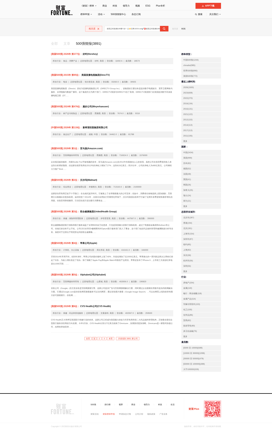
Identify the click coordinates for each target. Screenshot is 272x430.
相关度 (175, 29)
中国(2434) (188, 152)
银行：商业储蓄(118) (192, 293)
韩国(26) (187, 185)
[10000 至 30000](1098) (194, 353)
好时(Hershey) (74, 54)
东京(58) (187, 255)
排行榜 (107, 404)
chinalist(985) (189, 65)
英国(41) (187, 179)
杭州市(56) (188, 260)
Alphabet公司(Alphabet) (78, 274)
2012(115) (188, 119)
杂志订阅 (136, 14)
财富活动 (95, 414)
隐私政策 (151, 414)
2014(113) (188, 125)
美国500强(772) (190, 76)
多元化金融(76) (190, 331)
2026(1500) (188, 87)
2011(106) (188, 136)
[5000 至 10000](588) (193, 348)
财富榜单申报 (109, 414)
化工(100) (187, 309)
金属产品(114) (189, 299)
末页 (111, 338)
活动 (100, 14)
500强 (93, 404)
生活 (173, 404)
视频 (137, 6)
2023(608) (188, 93)
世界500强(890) (190, 70)
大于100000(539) (191, 369)
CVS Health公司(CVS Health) (81, 306)
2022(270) (188, 98)
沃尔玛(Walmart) (74, 180)
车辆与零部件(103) (191, 304)
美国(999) (187, 158)
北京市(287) (188, 217)
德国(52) (187, 168)
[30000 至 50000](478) (193, 358)
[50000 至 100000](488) (194, 364)
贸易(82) (187, 320)
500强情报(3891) (88, 43)
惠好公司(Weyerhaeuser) (80, 106)
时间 (183, 29)
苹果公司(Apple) (74, 243)
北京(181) (187, 228)
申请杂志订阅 (125, 414)
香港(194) (187, 223)
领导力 (126, 6)
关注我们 (213, 14)
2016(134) (188, 103)
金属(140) (187, 288)
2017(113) (188, 130)
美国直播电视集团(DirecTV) (80, 75)
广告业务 (163, 414)
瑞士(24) (187, 195)
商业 (104, 6)
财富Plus (194, 408)
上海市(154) (188, 234)
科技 (115, 6)
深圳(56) (187, 266)
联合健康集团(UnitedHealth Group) (84, 211)
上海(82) (187, 250)
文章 (66, 43)
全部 (54, 43)
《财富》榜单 (87, 6)
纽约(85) (187, 244)
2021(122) (188, 114)
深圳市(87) (188, 239)
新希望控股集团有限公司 (79, 127)
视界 (121, 404)
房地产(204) (188, 283)
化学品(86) (188, 315)
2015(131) (188, 109)
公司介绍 (139, 414)
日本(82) (187, 163)
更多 (185, 141)
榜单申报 (85, 14)
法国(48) (187, 174)
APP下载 (209, 6)
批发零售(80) (189, 326)
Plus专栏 (160, 6)
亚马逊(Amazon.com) (77, 148)
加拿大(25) (188, 190)
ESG (147, 6)
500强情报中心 (118, 14)
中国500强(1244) (191, 60)
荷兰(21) (187, 201)
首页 (88, 338)
